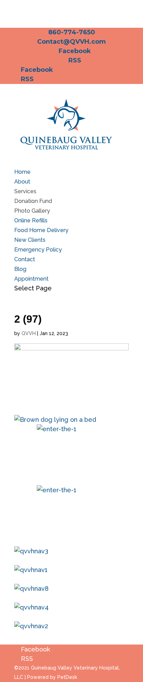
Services (25, 191)
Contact (24, 259)
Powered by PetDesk (52, 677)
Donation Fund (33, 201)
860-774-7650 (71, 32)
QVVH (29, 333)
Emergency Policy (38, 249)
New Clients (29, 240)
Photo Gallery (32, 210)
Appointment (31, 278)
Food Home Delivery (41, 230)
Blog (20, 269)
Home (22, 172)
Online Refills (31, 220)
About (22, 181)
